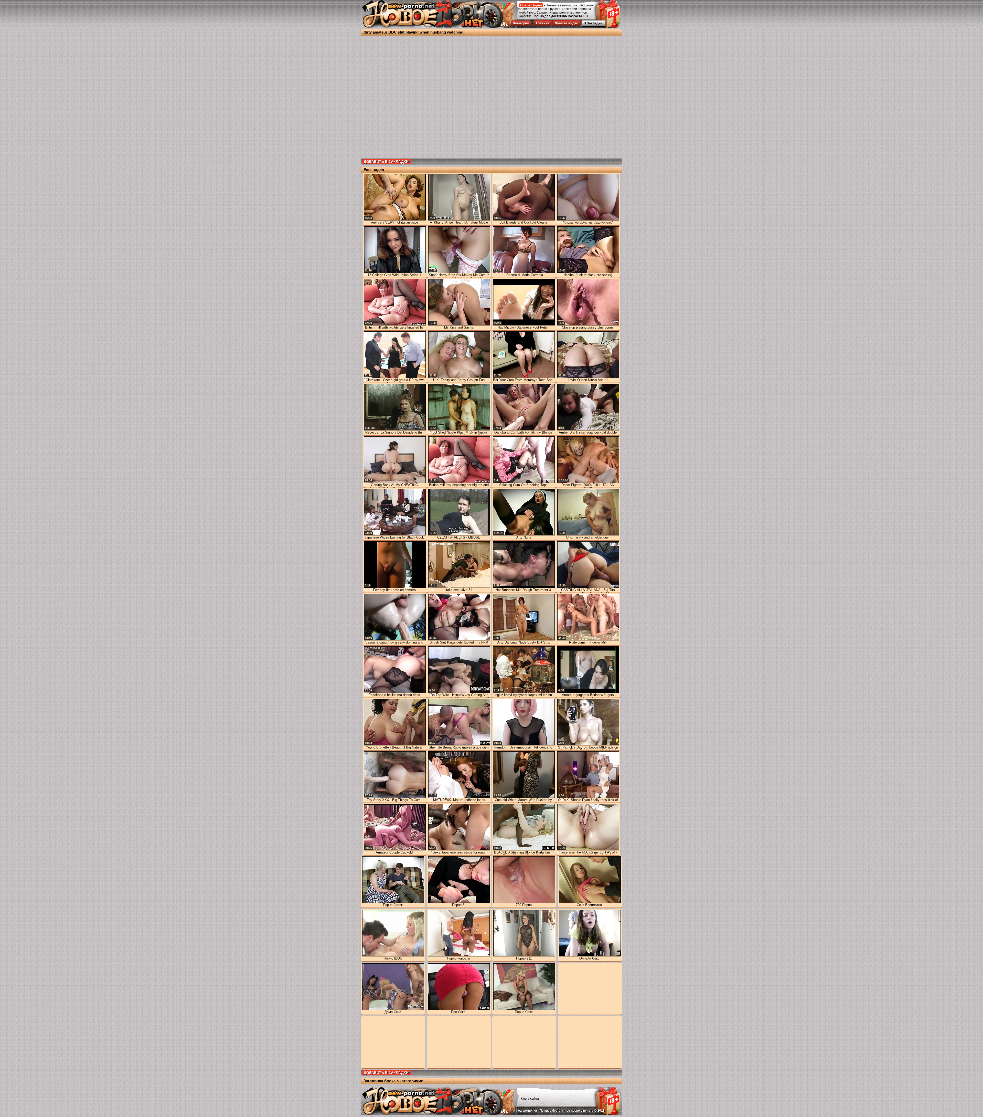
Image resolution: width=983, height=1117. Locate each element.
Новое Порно (531, 5)
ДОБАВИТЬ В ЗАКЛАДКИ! (387, 162)
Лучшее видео (566, 23)
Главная (542, 23)
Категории (521, 23)
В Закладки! (593, 23)
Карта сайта (530, 1098)
